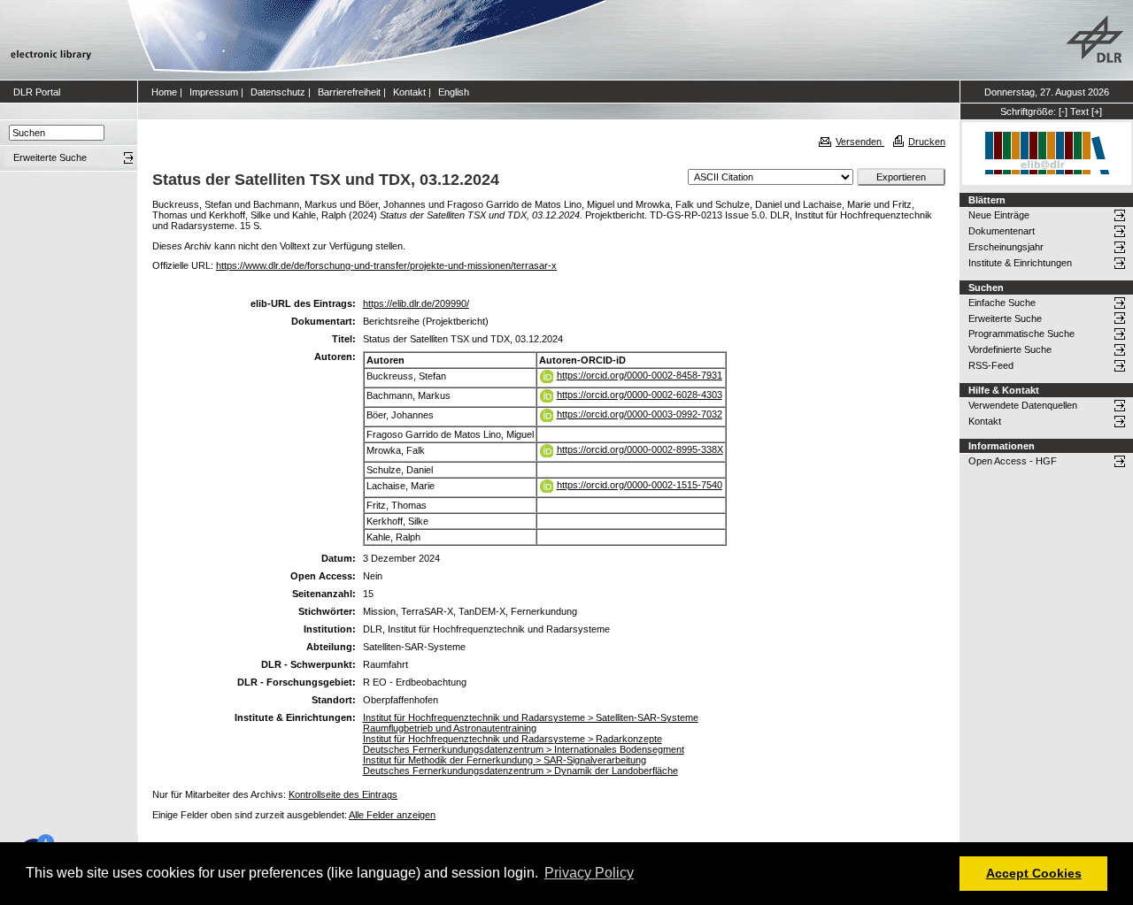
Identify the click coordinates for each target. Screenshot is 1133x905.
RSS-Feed (991, 365)
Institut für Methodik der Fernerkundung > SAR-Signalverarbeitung (504, 760)
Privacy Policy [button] (589, 872)
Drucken (926, 141)
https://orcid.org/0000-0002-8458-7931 (639, 375)
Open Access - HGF (1012, 461)
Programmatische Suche (1021, 333)
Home (164, 92)
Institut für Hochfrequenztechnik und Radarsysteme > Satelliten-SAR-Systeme (530, 717)
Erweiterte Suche (1005, 318)
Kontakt (409, 92)
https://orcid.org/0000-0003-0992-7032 (639, 414)
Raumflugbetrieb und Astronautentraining (449, 728)
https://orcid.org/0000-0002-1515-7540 (639, 484)
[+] (1096, 111)
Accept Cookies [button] (1034, 873)
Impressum (213, 92)
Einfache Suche (1002, 302)
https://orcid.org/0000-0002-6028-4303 (639, 394)
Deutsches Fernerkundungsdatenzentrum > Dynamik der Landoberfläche (520, 770)
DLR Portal (36, 92)
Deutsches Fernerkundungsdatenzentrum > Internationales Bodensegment (523, 749)
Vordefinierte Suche (1010, 349)
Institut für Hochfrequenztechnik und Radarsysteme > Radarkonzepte (512, 738)
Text (1079, 111)
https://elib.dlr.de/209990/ (416, 303)
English (453, 92)
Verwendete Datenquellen (1022, 405)
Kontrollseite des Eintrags (343, 794)
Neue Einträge (998, 215)
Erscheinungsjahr (1006, 247)
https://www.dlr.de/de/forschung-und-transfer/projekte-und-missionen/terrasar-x (386, 265)
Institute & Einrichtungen (1020, 262)
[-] (1063, 111)
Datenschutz (277, 92)
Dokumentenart (1001, 231)
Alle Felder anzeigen (392, 814)
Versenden (860, 141)
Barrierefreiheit (349, 92)
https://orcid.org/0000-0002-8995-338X (640, 449)
